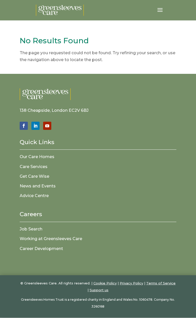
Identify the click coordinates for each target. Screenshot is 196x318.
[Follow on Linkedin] (35, 126)
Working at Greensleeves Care (51, 238)
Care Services (33, 166)
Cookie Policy (105, 283)
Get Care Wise (34, 176)
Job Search (31, 229)
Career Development (41, 248)
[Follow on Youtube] (47, 126)
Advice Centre (34, 195)
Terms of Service (161, 283)
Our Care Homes (37, 156)
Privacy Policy (131, 283)
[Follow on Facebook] (24, 126)
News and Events (38, 186)
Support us (99, 290)
